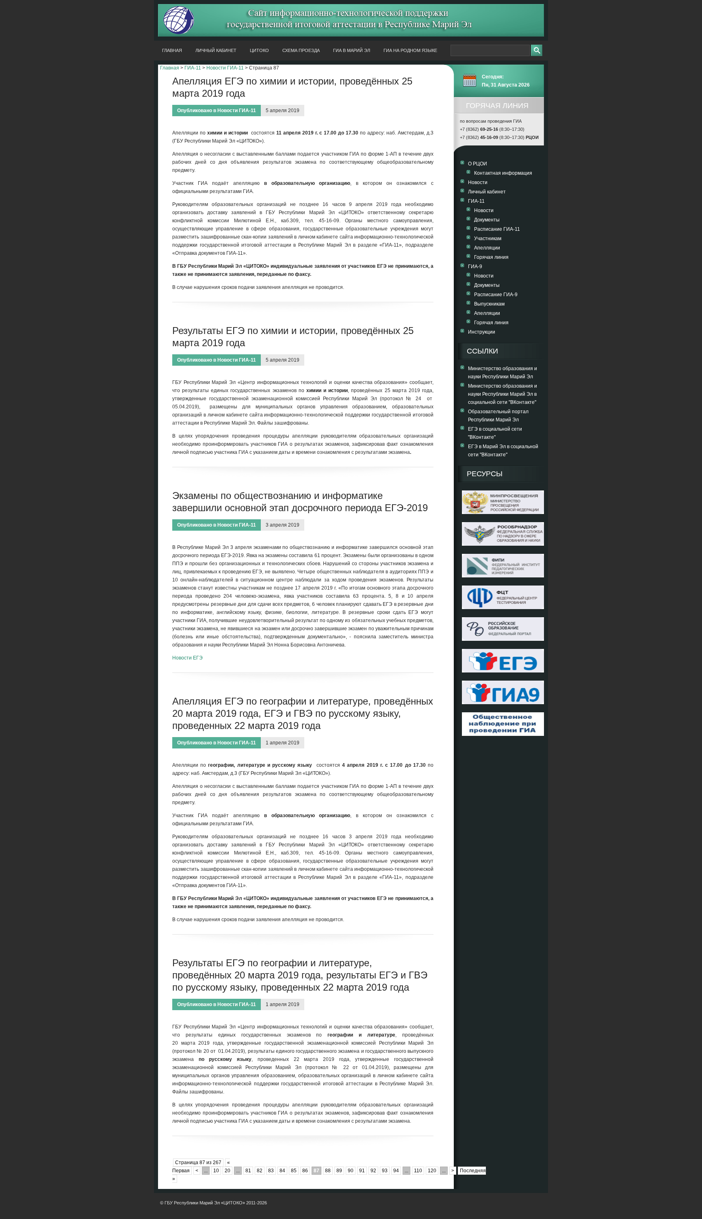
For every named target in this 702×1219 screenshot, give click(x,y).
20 (227, 1170)
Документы (487, 220)
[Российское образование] (503, 639)
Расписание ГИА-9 (496, 294)
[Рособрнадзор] (503, 544)
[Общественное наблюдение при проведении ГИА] (503, 724)
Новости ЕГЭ (187, 658)
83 (271, 1170)
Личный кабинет (215, 50)
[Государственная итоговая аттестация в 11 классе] (503, 671)
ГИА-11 (192, 68)
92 (373, 1170)
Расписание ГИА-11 (497, 229)
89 (339, 1170)
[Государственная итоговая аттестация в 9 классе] (503, 702)
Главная (172, 50)
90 (350, 1170)
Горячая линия (491, 257)
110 (418, 1170)
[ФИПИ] (503, 576)
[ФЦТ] (503, 607)
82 (259, 1170)
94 (396, 1170)
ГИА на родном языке (410, 50)
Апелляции (487, 248)
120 (432, 1170)
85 (294, 1170)
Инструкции (481, 332)
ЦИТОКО (259, 50)
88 (328, 1170)
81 (248, 1170)
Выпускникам (489, 304)
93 (385, 1170)
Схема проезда (301, 50)
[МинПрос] (503, 512)
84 (282, 1170)
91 (362, 1170)
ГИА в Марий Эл (351, 50)
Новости (478, 182)
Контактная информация (503, 173)
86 (305, 1170)
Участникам (487, 238)
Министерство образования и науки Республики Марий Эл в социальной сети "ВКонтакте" (502, 394)
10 (216, 1170)
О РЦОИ (477, 164)
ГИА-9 (475, 266)
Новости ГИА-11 (225, 68)
